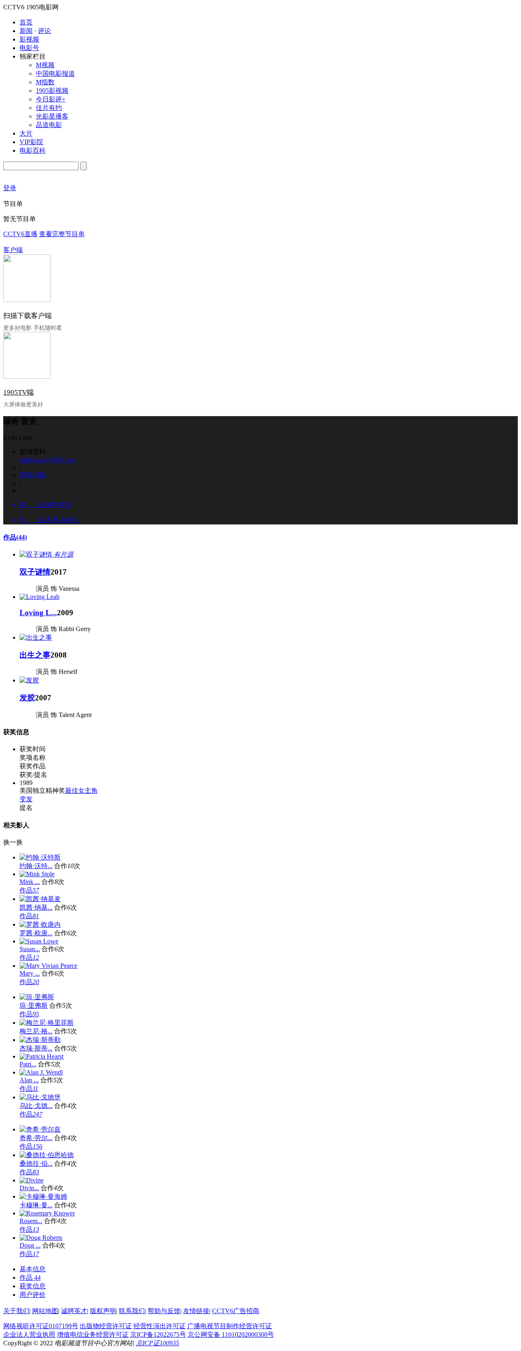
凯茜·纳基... (36, 907)
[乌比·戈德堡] (40, 1097)
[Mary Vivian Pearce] (48, 965)
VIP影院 (31, 141)
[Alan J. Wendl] (41, 1072)
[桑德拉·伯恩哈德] (47, 1154)
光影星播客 (52, 116)
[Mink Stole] (37, 874)
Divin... (29, 1187)
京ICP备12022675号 (158, 1334)
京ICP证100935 (157, 1343)
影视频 (29, 39)
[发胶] (29, 680)
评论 (44, 30)
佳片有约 (49, 107)
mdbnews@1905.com (48, 459)
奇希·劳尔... (36, 1137)
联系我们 (132, 1310)
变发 (26, 799)
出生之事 (35, 655)
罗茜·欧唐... (36, 933)
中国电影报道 (55, 73)
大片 (26, 133)
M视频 (45, 64)
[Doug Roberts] (41, 1237)
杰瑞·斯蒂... (36, 1048)
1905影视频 (52, 90)
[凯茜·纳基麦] (40, 898)
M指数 (45, 82)
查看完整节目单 (62, 233)
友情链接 (196, 1310)
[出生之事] (36, 637)
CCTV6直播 (20, 233)
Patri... (28, 1064)
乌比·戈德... (36, 1105)
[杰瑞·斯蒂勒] (40, 1039)
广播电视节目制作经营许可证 (229, 1325)
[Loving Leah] (39, 596)
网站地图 (45, 1310)
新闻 (26, 30)
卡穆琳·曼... (36, 1205)
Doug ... (30, 1245)
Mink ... (30, 881)
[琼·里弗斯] (37, 997)
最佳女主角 (81, 790)
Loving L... (38, 612)
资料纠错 (33, 475)
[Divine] (32, 1180)
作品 (15, 537)
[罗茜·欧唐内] (40, 924)
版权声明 (103, 1310)
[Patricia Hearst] (41, 1056)
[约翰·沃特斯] (40, 857)
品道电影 (49, 124)
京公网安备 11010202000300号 (231, 1334)
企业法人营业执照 (29, 1334)
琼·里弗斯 (34, 1005)
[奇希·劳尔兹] (40, 1129)
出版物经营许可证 (106, 1325)
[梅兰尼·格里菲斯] (47, 1022)
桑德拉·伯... (36, 1163)
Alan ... (29, 1080)
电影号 (29, 47)
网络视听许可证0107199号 (40, 1325)
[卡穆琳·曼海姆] (43, 1196)
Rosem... (31, 1220)
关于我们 (16, 1310)
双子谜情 (35, 572)
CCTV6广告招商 (235, 1310)
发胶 (27, 697)
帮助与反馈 (164, 1310)
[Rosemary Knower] (47, 1213)
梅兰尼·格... (36, 1031)
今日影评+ (51, 99)
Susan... (30, 948)
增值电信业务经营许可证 (93, 1334)
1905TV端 (18, 392)
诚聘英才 (74, 1310)
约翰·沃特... (36, 865)
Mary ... (30, 973)
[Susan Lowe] (39, 941)
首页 (26, 22)
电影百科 (33, 150)
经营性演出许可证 (160, 1325)
